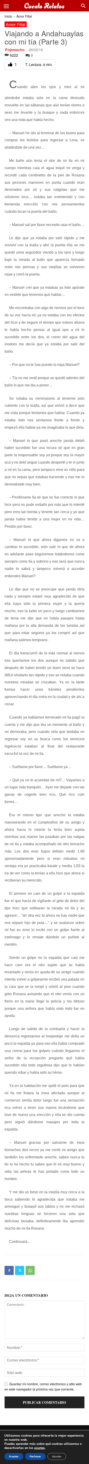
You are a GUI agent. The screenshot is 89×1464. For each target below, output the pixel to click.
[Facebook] (9, 1270)
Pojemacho (15, 49)
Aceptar (14, 1456)
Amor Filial (24, 16)
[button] (6, 5)
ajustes (39, 1448)
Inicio (8, 16)
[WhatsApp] (30, 1270)
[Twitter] (19, 1270)
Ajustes (56, 1456)
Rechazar (35, 1456)
